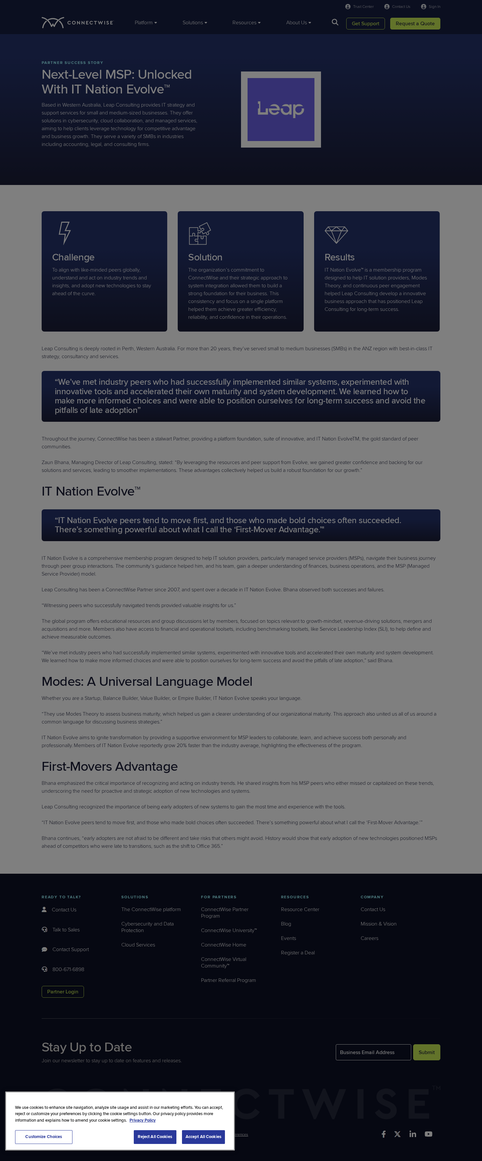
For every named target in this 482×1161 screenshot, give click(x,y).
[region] (120, 1121)
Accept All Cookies (203, 1136)
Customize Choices (43, 1136)
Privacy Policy (143, 1120)
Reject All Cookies (155, 1136)
